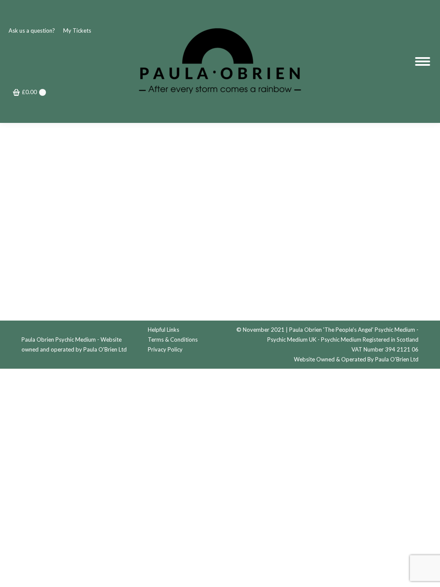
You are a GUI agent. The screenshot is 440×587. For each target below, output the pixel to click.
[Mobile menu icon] (422, 61)
